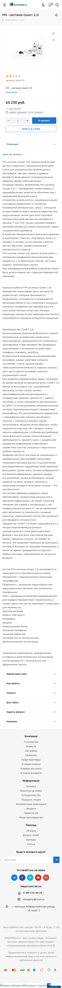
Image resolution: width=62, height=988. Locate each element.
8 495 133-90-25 (32, 892)
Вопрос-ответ (31, 835)
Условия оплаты (31, 764)
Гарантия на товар (31, 790)
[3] (13, 76)
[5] (19, 76)
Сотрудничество (31, 795)
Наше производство (31, 817)
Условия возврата (31, 772)
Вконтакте (14, 877)
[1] (7, 76)
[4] (16, 76)
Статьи (31, 844)
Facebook (22, 877)
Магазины (31, 750)
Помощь (31, 786)
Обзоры (31, 830)
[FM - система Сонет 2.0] (31, 47)
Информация (31, 780)
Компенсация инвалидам (31, 804)
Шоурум (31, 808)
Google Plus (46, 877)
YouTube (38, 877)
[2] (10, 76)
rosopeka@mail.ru (34, 899)
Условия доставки (31, 768)
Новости (31, 746)
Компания (31, 736)
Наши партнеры (31, 759)
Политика (31, 755)
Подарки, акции (31, 799)
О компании (31, 741)
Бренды (31, 839)
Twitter (30, 877)
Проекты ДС (31, 812)
